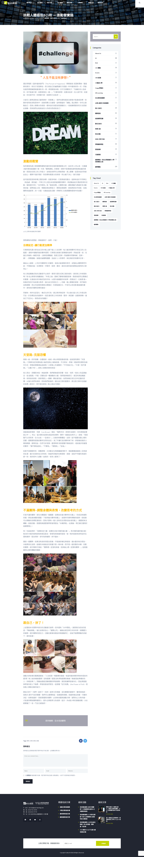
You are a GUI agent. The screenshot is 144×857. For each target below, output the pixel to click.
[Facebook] (25, 820)
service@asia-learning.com (36, 807)
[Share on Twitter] (85, 741)
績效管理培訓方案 (65, 813)
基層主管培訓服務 (65, 807)
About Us (105, 53)
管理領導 (106, 149)
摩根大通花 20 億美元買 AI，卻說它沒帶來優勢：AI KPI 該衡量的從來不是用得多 (113, 809)
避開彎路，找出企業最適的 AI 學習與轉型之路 (105, 160)
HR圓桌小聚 (106, 83)
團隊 (28, 741)
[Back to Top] (140, 854)
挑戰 (34, 741)
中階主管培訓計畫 (65, 810)
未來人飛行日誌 (105, 139)
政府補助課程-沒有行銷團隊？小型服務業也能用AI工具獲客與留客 (87, 809)
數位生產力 (106, 123)
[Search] (116, 36)
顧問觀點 (106, 167)
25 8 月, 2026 (109, 814)
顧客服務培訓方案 (65, 817)
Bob (105, 63)
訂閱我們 (103, 843)
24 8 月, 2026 (109, 823)
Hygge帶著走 (105, 88)
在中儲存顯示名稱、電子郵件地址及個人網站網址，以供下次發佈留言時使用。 (50, 775)
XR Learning (105, 93)
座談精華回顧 (106, 118)
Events (105, 73)
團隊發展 (106, 113)
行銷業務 (105, 154)
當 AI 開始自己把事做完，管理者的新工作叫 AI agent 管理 (113, 819)
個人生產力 (106, 108)
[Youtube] (35, 820)
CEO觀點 (106, 68)
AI (106, 58)
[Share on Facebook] (81, 741)
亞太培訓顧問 (60, 721)
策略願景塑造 (106, 144)
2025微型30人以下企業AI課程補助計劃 (88, 831)
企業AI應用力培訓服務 (105, 103)
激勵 (37, 741)
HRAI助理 (105, 77)
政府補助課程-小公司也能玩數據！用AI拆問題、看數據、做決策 (87, 824)
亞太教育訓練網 (105, 98)
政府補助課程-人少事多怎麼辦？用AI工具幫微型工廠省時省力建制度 (87, 817)
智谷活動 (105, 134)
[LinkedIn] (30, 820)
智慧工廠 (105, 129)
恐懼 (31, 741)
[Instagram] (40, 820)
